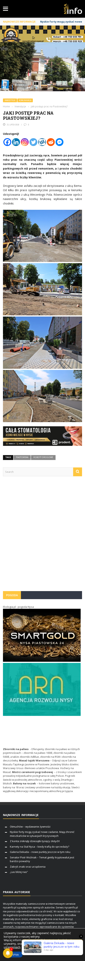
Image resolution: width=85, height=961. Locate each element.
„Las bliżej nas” (19, 872)
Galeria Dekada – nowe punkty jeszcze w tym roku (40, 852)
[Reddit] (51, 142)
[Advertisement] (42, 535)
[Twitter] (33, 142)
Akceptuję (13, 954)
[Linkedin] (16, 142)
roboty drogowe (43, 457)
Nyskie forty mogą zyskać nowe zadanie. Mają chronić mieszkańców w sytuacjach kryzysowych (42, 834)
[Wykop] (42, 142)
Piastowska (22, 457)
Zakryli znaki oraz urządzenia (27, 866)
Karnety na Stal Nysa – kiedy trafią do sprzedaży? (39, 846)
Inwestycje (10, 100)
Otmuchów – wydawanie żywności (30, 826)
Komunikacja (25, 100)
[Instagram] (25, 142)
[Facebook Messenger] (59, 142)
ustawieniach (12, 947)
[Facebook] (7, 142)
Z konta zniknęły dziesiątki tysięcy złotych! (35, 841)
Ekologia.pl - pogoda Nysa (18, 607)
